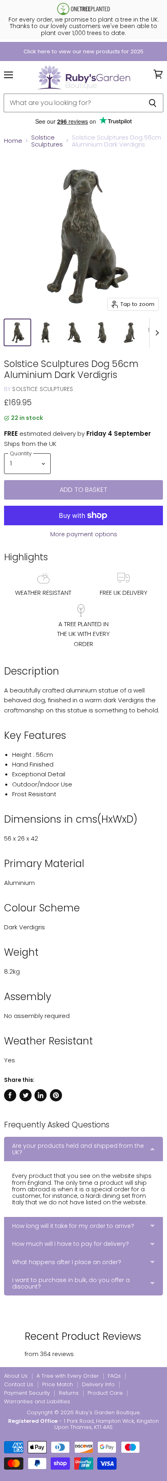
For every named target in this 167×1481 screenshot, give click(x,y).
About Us (16, 1376)
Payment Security (27, 1393)
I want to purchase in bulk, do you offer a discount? (71, 1283)
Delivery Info (98, 1384)
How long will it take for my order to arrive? (73, 1226)
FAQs (114, 1376)
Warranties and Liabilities (37, 1401)
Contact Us (18, 1384)
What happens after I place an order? (66, 1262)
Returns (69, 1393)
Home (13, 140)
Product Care (105, 1393)
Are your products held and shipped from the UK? (78, 1149)
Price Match (57, 1384)
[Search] (152, 103)
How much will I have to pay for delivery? (70, 1244)
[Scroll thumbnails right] (155, 333)
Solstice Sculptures (47, 141)
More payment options (83, 534)
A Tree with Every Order (67, 1376)
